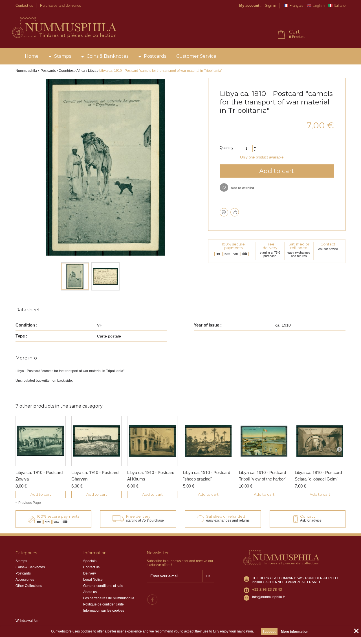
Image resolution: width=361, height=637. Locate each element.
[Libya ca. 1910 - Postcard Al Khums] (152, 441)
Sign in (270, 5)
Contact (327, 244)
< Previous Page (28, 503)
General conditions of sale (103, 586)
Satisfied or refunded (299, 246)
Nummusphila (26, 71)
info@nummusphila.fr (268, 597)
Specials (89, 561)
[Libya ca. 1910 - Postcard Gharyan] (96, 441)
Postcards (155, 56)
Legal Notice (93, 580)
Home (32, 56)
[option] (75, 276)
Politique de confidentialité (103, 604)
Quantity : (228, 148)
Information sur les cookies (103, 611)
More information (294, 632)
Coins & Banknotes (107, 56)
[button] (254, 147)
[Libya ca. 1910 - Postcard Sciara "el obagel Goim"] (320, 441)
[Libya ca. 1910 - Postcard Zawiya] (41, 441)
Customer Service (196, 56)
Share (234, 212)
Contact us (24, 5)
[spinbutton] (248, 148)
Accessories (25, 580)
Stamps (62, 56)
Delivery (89, 573)
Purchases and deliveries (60, 5)
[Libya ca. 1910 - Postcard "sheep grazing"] (208, 441)
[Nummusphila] (63, 28)
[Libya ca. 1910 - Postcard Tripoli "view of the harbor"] (264, 441)
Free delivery (270, 246)
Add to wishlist (242, 188)
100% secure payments (233, 246)
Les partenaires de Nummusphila (108, 598)
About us (90, 592)
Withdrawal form (28, 621)
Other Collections (29, 586)
